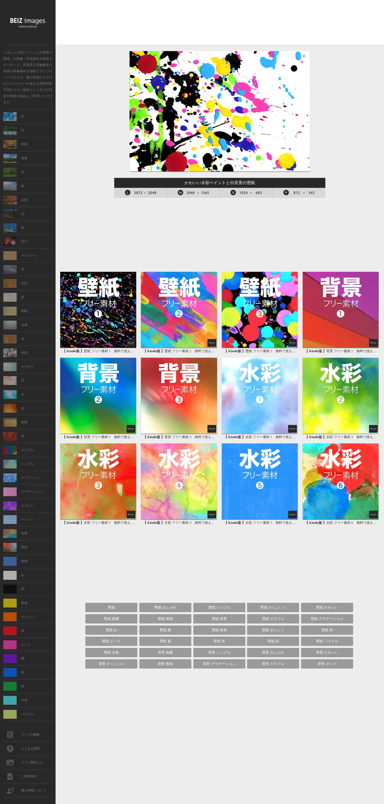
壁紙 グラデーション (327, 619)
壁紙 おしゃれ (165, 607)
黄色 (24, 603)
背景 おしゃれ (273, 652)
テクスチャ (29, 255)
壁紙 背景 (219, 619)
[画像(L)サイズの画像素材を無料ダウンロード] (140, 193)
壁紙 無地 (165, 619)
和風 (24, 144)
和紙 (24, 311)
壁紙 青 (219, 641)
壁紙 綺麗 (111, 619)
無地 (24, 561)
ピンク (25, 644)
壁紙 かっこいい (273, 607)
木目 (24, 283)
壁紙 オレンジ (273, 630)
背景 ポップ (327, 664)
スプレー (27, 505)
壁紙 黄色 (219, 630)
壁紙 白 (111, 630)
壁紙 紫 (165, 641)
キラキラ (27, 366)
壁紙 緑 (273, 641)
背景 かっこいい (111, 664)
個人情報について (33, 790)
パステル (27, 714)
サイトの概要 (30, 734)
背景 (24, 533)
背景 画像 (165, 652)
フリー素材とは (32, 762)
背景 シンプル (219, 652)
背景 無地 (165, 664)
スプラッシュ (30, 477)
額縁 (24, 422)
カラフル (27, 450)
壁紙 (6, 71)
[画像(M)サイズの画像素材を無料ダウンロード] (193, 193)
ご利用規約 (29, 776)
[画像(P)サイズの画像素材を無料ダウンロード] (299, 193)
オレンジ (27, 616)
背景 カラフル (273, 664)
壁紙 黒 (165, 630)
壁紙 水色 (111, 652)
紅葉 (24, 200)
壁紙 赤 (327, 630)
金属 (24, 325)
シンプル (27, 464)
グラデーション (32, 491)
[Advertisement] (219, 23)
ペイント (27, 519)
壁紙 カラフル (273, 619)
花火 (24, 241)
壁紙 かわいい (327, 607)
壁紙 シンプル (219, 607)
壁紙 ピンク (111, 641)
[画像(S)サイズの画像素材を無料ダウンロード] (246, 193)
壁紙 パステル (327, 641)
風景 (24, 158)
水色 (24, 700)
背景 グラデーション (219, 664)
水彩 (24, 352)
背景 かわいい (327, 652)
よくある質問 (30, 748)
